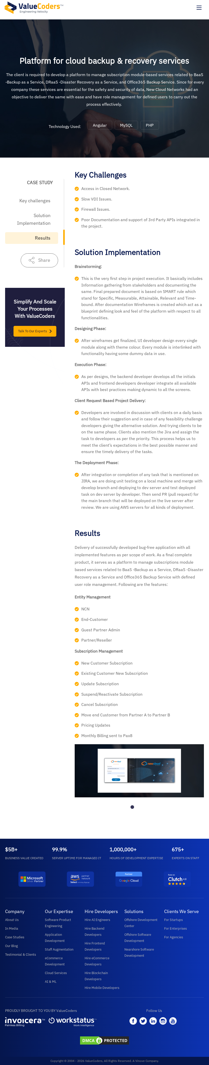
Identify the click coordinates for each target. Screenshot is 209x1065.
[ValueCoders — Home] (34, 8)
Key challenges (34, 201)
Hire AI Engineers (97, 920)
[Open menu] (199, 7)
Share (44, 260)
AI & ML (51, 981)
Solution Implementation (33, 219)
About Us (12, 920)
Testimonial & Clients (20, 954)
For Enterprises (175, 928)
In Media (11, 928)
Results (42, 238)
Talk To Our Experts (32, 331)
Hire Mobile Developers (102, 988)
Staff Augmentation (59, 949)
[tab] (132, 807)
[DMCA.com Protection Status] (104, 1041)
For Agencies (173, 937)
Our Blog (11, 946)
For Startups (173, 920)
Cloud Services (56, 973)
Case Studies (14, 937)
